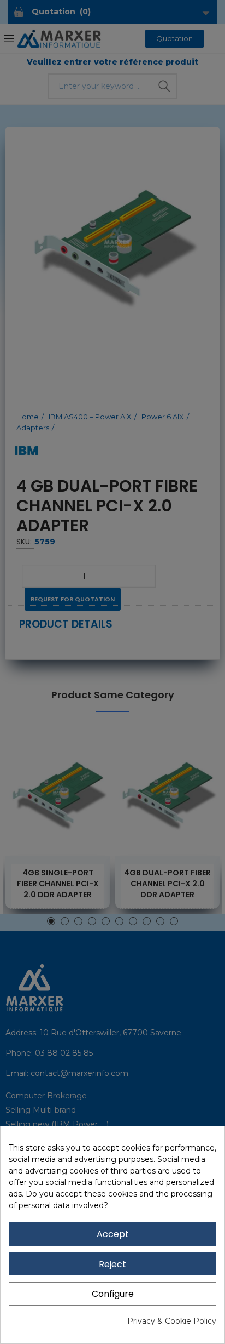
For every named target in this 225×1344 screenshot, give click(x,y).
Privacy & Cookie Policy (171, 1321)
